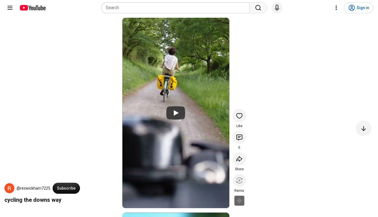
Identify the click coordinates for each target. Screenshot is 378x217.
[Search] (258, 7)
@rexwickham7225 (33, 188)
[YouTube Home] (32, 8)
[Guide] (10, 7)
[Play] (175, 113)
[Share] (239, 159)
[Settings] (336, 7)
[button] (9, 188)
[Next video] (363, 128)
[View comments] (239, 137)
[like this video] (239, 115)
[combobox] (177, 7)
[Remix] (239, 180)
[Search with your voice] (277, 7)
